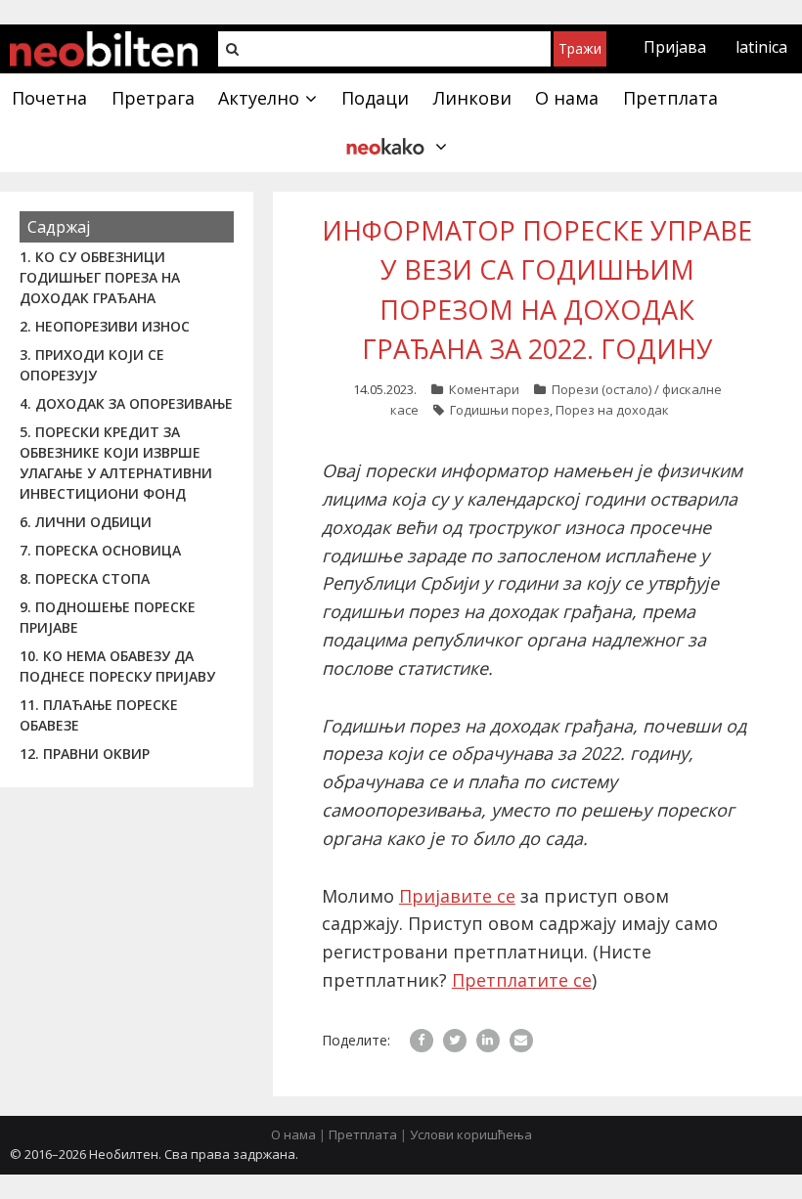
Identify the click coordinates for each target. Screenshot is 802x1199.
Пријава (675, 47)
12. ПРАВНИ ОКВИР (85, 753)
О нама (293, 1134)
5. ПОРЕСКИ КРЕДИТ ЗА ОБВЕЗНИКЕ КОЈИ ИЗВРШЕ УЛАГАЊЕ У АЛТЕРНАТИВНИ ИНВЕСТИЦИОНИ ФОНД (116, 462)
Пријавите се (457, 896)
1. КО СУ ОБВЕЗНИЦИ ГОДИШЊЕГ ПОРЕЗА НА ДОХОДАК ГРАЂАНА (100, 277)
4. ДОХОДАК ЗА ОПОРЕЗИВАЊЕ (126, 403)
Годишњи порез (500, 410)
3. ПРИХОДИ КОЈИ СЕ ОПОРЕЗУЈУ (92, 364)
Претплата (363, 1134)
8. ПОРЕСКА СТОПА (85, 578)
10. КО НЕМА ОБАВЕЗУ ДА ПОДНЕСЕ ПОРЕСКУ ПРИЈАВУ (117, 666)
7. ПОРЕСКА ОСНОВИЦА (100, 550)
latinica (761, 47)
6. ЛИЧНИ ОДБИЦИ (86, 521)
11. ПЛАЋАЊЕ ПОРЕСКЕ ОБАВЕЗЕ (99, 714)
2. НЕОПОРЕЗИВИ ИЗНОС (105, 326)
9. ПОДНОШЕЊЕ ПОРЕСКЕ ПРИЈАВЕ (108, 617)
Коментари (484, 389)
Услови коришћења (471, 1134)
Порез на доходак (612, 410)
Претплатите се (522, 980)
